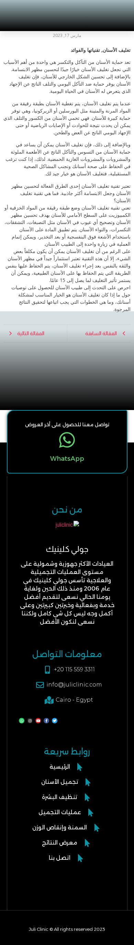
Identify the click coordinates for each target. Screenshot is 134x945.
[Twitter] (54, 720)
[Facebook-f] (46, 720)
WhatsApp (67, 458)
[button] (26, 11)
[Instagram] (30, 720)
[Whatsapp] (21, 720)
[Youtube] (38, 720)
